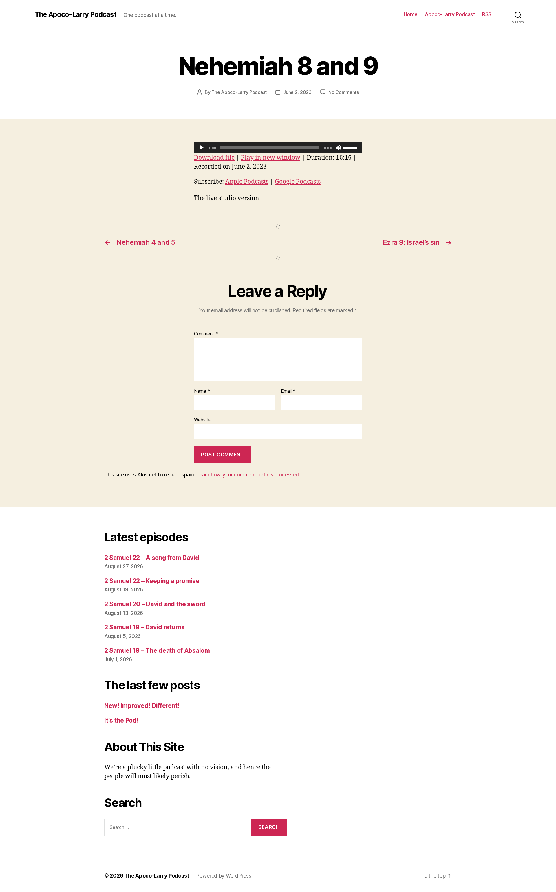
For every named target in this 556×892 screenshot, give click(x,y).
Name (202, 391)
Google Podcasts (298, 182)
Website (202, 420)
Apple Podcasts (246, 182)
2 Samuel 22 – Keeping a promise (152, 580)
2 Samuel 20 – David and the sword (155, 604)
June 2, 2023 (297, 92)
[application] (278, 147)
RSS (486, 14)
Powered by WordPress (223, 876)
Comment (206, 334)
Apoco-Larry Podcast (450, 14)
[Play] (201, 148)
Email (288, 391)
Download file (214, 158)
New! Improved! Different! (141, 705)
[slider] (351, 147)
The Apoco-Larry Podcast (75, 14)
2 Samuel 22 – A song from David (151, 557)
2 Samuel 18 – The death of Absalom (157, 650)
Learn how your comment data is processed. (248, 474)
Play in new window (270, 158)
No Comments (343, 92)
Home (411, 14)
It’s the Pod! (121, 720)
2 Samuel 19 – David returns (144, 627)
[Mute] (338, 148)
